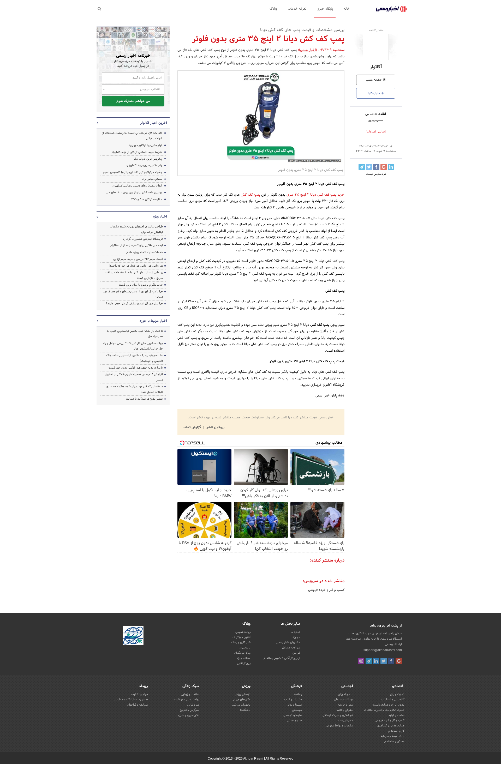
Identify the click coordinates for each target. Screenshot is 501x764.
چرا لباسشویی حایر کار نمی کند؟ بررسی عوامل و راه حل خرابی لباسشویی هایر (133, 346)
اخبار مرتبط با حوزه (153, 321)
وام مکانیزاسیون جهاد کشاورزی (144, 165)
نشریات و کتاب (293, 699)
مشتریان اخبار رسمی (288, 642)
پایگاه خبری (325, 9)
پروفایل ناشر (214, 427)
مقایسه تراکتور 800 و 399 (146, 199)
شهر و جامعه (345, 704)
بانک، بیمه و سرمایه (392, 736)
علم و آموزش (345, 694)
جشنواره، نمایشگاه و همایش (131, 699)
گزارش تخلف (192, 427)
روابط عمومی (242, 632)
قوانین (296, 653)
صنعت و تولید (396, 715)
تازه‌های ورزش (242, 694)
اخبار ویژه (160, 217)
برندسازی (245, 647)
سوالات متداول (291, 647)
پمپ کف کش (250, 195)
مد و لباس (193, 704)
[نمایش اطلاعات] (376, 131)
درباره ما (295, 632)
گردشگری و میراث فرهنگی (338, 715)
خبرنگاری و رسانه (240, 642)
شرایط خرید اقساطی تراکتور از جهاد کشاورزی (136, 152)
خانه (346, 9)
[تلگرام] (369, 661)
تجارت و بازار (397, 694)
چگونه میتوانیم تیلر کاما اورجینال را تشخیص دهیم (132, 172)
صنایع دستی (294, 720)
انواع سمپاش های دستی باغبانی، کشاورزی (137, 185)
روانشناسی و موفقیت (186, 699)
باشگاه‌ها (245, 710)
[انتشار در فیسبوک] (376, 167)
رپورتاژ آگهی (243, 663)
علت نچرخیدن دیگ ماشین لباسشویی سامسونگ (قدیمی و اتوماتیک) (134, 358)
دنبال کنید (374, 93)
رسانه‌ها (297, 694)
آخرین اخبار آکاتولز (153, 123)
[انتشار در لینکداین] (391, 167)
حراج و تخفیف (139, 694)
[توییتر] (383, 661)
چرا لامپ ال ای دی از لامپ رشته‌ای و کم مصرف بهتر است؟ (132, 294)
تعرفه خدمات (297, 9)
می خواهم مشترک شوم (133, 101)
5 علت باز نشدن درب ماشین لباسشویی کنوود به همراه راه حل (135, 334)
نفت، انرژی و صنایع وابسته (388, 704)
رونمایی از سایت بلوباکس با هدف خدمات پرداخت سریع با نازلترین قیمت (134, 275)
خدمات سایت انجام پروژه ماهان (144, 252)
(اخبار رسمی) (308, 50)
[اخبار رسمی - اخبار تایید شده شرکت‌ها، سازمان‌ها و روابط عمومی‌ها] (391, 9)
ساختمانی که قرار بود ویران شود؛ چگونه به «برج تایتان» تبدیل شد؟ (134, 389)
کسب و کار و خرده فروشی (326, 590)
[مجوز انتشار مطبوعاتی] (133, 637)
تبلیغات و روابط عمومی (339, 725)
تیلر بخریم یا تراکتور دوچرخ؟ (145, 145)
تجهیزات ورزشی (241, 704)
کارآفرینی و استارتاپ (392, 699)
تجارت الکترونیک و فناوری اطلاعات (384, 710)
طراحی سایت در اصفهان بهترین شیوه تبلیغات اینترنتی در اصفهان (136, 229)
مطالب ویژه (243, 658)
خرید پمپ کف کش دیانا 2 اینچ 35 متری (315, 195)
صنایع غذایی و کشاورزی (390, 725)
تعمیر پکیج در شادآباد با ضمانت (144, 398)
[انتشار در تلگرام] (362, 167)
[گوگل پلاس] (399, 661)
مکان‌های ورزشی (241, 699)
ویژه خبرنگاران (242, 653)
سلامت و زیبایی (190, 694)
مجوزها (296, 637)
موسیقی (297, 710)
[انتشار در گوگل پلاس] (383, 167)
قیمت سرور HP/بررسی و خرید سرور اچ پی (138, 259)
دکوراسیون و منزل (188, 715)
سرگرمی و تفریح (189, 710)
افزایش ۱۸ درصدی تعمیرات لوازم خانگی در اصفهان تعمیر (134, 377)
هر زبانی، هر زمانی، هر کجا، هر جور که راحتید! (136, 265)
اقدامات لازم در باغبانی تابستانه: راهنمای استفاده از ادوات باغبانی (132, 136)
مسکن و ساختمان (394, 741)
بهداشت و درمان (343, 699)
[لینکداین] (376, 661)
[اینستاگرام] (361, 661)
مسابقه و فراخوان (137, 704)
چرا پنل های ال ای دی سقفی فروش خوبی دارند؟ (134, 303)
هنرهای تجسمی (292, 715)
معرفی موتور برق (152, 179)
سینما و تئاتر (294, 704)
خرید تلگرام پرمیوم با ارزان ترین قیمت (141, 284)
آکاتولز (376, 67)
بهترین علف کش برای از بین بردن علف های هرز (134, 192)
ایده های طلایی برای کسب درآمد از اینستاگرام (136, 245)
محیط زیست (345, 720)
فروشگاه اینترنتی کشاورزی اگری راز (143, 239)
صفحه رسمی (374, 79)
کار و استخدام (396, 731)
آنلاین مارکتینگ (241, 637)
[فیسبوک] (391, 661)
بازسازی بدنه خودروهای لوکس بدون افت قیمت (136, 367)
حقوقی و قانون (344, 710)
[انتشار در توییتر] (369, 167)
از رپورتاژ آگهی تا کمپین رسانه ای (281, 658)
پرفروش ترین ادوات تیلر (148, 159)
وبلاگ (273, 9)
